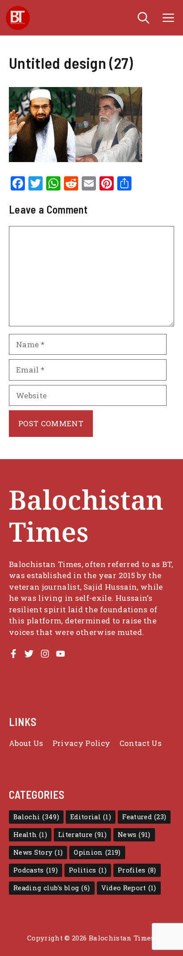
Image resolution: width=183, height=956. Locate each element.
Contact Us (140, 743)
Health (30, 834)
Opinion (97, 852)
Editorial (90, 817)
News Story (38, 852)
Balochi (36, 817)
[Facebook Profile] (13, 653)
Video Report (128, 888)
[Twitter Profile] (28, 653)
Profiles (137, 870)
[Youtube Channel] (60, 653)
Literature (82, 834)
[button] (143, 18)
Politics (88, 870)
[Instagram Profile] (44, 653)
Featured (144, 817)
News (134, 834)
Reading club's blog (51, 888)
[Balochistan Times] (17, 18)
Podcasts (35, 870)
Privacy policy (81, 743)
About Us (26, 743)
